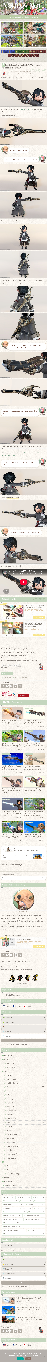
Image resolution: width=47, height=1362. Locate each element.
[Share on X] (13, 655)
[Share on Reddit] (25, 655)
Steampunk (7, 677)
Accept (20, 1359)
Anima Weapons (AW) (21, 677)
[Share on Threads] (21, 655)
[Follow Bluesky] (7, 686)
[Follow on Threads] (11, 686)
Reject (28, 1359)
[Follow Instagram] (15, 686)
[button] (43, 878)
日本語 (28, 1006)
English (8, 1006)
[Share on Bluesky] (17, 655)
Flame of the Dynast (26, 109)
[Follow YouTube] (20, 686)
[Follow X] (3, 686)
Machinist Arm (8, 674)
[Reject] (44, 1356)
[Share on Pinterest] (29, 655)
